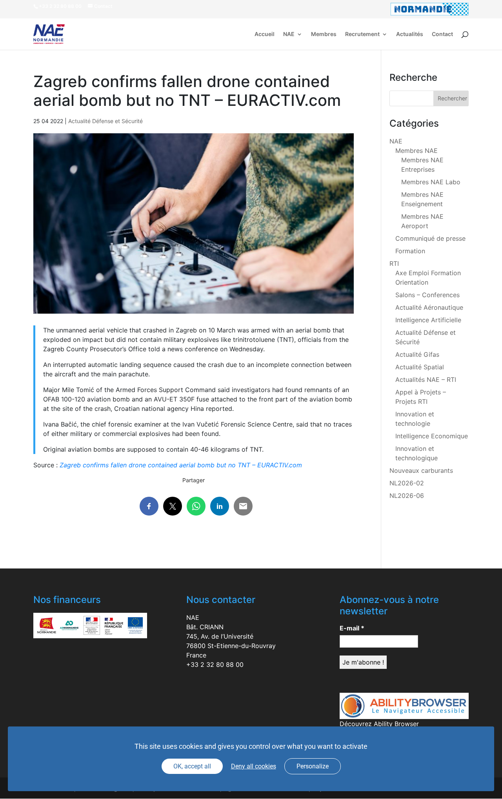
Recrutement (362, 34)
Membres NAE (416, 150)
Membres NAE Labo (430, 182)
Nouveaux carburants (421, 470)
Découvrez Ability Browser (379, 724)
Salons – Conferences (427, 295)
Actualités (409, 34)
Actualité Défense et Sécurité (105, 121)
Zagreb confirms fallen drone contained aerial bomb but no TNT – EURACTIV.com (181, 465)
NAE (289, 34)
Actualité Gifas (417, 354)
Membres (323, 34)
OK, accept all (192, 766)
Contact (442, 34)
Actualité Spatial (419, 367)
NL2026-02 (406, 483)
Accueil (265, 34)
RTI (394, 263)
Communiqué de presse (430, 238)
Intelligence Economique (431, 436)
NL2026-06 (406, 495)
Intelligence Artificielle (428, 320)
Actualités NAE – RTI (425, 379)
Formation (410, 251)
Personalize (312, 766)
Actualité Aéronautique (429, 307)
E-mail (352, 628)
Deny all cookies (253, 766)
